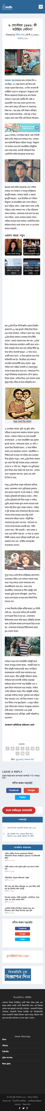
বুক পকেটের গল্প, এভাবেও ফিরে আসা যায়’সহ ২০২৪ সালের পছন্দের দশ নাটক (20, 835)
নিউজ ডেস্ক (20, 34)
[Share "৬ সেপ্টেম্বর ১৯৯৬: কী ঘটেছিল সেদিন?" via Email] (22, 753)
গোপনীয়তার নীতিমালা (34, 1101)
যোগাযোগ (18, 1104)
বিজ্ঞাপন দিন (26, 1104)
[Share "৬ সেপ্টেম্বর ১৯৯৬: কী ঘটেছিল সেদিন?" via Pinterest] (27, 748)
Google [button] (31, 790)
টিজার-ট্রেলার (6, 1064)
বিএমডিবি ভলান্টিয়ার (19, 1101)
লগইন (32, 775)
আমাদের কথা (6, 1101)
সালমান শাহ (29, 759)
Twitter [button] (22, 797)
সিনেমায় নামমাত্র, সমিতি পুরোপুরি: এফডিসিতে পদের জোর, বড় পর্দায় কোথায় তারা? (22, 898)
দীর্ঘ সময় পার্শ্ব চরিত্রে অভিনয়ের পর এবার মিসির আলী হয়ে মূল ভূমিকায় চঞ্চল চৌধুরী (22, 887)
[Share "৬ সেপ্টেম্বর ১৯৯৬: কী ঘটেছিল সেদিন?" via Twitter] (12, 748)
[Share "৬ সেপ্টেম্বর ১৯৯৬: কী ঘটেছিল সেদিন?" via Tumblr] (22, 748)
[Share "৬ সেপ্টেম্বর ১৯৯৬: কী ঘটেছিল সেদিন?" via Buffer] (37, 748)
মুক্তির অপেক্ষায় (7, 1057)
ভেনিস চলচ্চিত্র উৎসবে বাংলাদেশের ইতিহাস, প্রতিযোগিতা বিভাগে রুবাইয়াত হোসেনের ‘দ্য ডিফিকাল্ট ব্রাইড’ (22, 855)
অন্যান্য (20, 38)
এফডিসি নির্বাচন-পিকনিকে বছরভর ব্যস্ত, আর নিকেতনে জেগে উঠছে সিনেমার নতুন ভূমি (19, 909)
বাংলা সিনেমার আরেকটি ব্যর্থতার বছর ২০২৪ (21, 828)
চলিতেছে (5, 1045)
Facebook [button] (14, 790)
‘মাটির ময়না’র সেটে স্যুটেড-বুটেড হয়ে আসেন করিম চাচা (22, 868)
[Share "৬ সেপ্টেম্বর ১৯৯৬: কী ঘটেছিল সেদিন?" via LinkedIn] (32, 748)
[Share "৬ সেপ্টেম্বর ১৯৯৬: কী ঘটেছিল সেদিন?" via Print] (27, 753)
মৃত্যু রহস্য (20, 759)
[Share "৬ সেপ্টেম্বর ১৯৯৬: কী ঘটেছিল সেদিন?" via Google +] (17, 748)
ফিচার (4, 1039)
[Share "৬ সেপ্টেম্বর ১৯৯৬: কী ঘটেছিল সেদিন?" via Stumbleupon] (17, 753)
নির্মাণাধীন (5, 1051)
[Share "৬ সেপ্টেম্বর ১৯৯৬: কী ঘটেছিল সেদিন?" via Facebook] (7, 748)
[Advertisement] (22, 301)
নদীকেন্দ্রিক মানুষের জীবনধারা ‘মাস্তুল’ (17, 877)
